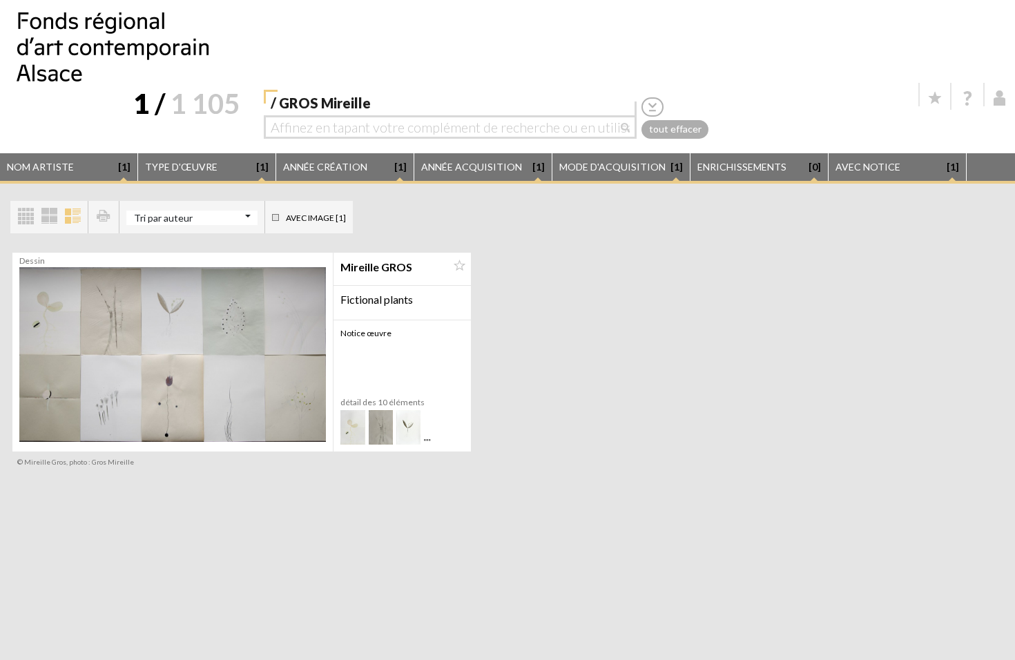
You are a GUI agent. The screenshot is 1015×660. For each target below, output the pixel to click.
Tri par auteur (163, 218)
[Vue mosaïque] (25, 217)
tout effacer (675, 129)
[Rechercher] (629, 127)
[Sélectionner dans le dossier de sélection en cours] (459, 266)
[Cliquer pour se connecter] (1000, 98)
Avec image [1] (316, 218)
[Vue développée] (72, 217)
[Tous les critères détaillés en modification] (652, 106)
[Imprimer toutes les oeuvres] (103, 217)
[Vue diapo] (49, 217)
